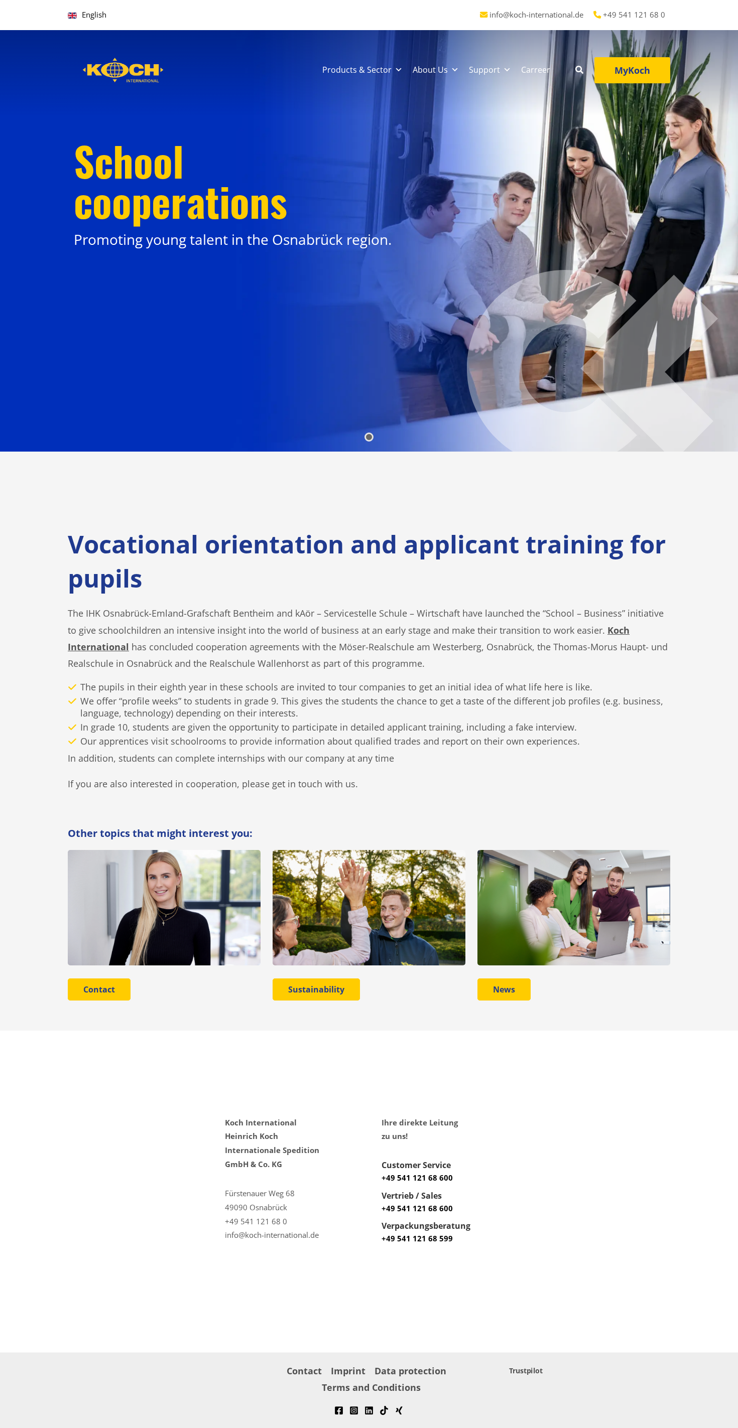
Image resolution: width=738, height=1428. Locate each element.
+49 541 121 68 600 (417, 1178)
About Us (430, 69)
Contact (304, 1371)
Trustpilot (526, 1370)
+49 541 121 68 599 (417, 1238)
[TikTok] (384, 1410)
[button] (579, 71)
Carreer (535, 69)
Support (484, 69)
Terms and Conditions (371, 1387)
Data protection (410, 1371)
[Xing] (399, 1410)
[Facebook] (338, 1410)
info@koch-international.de (536, 15)
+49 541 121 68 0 (634, 15)
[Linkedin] (369, 1410)
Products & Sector (357, 69)
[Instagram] (353, 1410)
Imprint (348, 1371)
